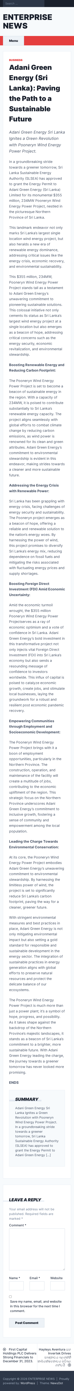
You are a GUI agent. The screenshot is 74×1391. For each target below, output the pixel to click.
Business (15, 60)
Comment (17, 1225)
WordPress (28, 1383)
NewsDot (57, 1383)
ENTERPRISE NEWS (27, 21)
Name (14, 1278)
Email (35, 1278)
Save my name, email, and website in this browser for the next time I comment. (36, 1306)
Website (56, 1278)
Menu (13, 41)
